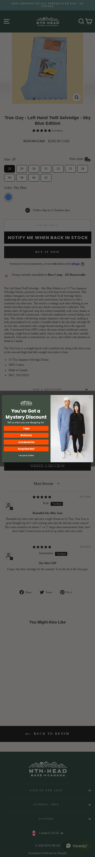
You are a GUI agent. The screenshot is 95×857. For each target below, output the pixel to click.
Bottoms (26, 435)
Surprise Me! (26, 448)
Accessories (26, 442)
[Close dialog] (90, 397)
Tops (26, 428)
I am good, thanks (26, 455)
